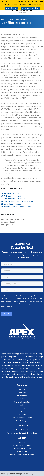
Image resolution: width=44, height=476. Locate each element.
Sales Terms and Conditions (22, 418)
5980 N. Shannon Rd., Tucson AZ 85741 (19, 201)
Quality (22, 399)
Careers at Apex (22, 396)
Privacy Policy (28, 474)
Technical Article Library (22, 448)
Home (3, 20)
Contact (22, 408)
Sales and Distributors (22, 402)
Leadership (22, 393)
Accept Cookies (11, 8)
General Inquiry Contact (13, 204)
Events (22, 411)
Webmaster (22, 414)
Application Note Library (22, 445)
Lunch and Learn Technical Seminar (22, 455)
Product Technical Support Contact (17, 207)
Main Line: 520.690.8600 (13, 193)
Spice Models (22, 451)
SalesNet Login (22, 421)
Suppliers (22, 405)
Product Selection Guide (22, 430)
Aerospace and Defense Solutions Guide (22, 433)
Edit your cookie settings (30, 8)
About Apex (22, 389)
